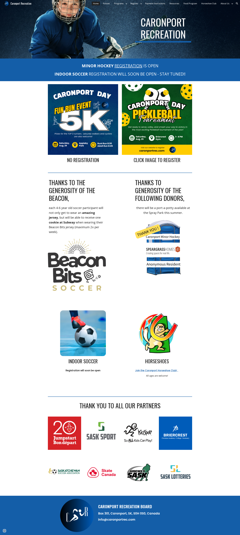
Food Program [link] (190, 3)
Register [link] (134, 3)
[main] (163, 29)
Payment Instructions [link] (155, 3)
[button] (237, 4)
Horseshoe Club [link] (208, 3)
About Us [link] (225, 3)
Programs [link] (119, 3)
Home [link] (96, 3)
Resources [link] (174, 3)
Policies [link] (106, 3)
